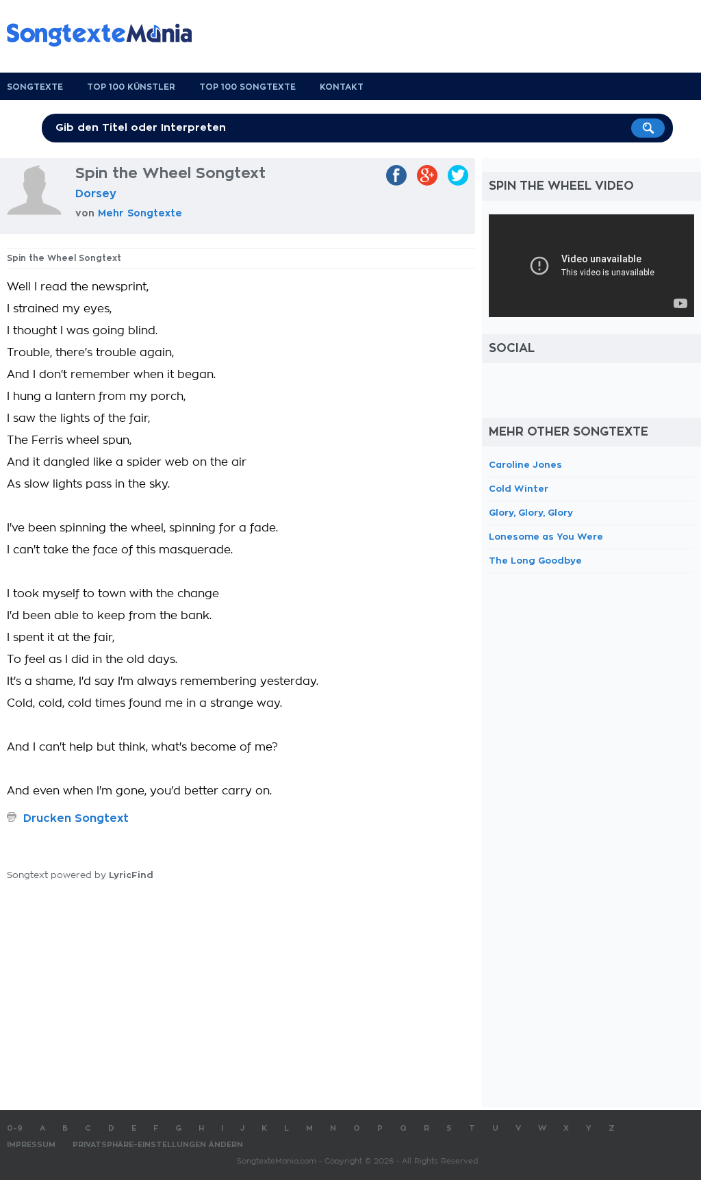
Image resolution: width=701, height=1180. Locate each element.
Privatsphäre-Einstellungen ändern (158, 1144)
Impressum (31, 1144)
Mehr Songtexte (140, 213)
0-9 (15, 1128)
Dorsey (95, 193)
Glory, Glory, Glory (531, 512)
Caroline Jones (525, 464)
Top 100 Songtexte (247, 87)
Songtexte (35, 87)
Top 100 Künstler (131, 87)
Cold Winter (518, 488)
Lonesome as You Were (546, 536)
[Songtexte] (106, 35)
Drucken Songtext (76, 818)
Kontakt (342, 87)
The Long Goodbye (535, 560)
